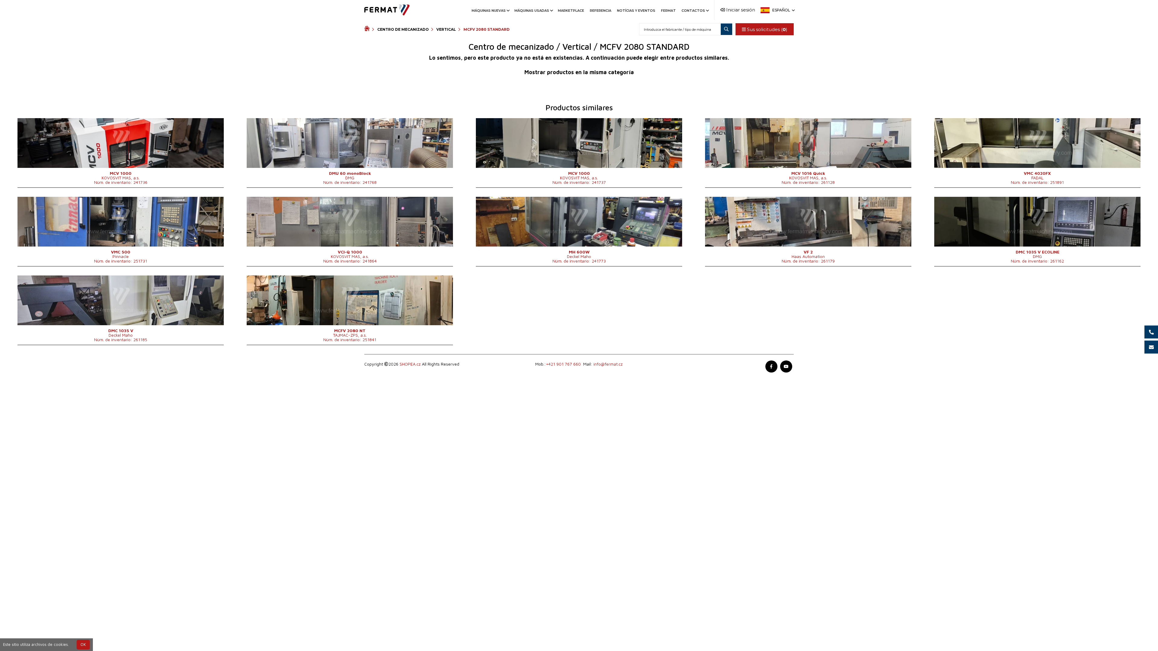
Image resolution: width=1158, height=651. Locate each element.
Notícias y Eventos (636, 10)
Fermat (668, 10)
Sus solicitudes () (766, 29)
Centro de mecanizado (403, 29)
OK (83, 644)
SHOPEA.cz (410, 363)
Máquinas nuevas (489, 10)
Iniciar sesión (740, 10)
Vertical (446, 29)
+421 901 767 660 (563, 363)
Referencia (600, 10)
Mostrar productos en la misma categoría (579, 72)
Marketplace (571, 10)
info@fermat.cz (608, 363)
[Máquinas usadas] (368, 29)
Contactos (693, 10)
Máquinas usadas (531, 10)
